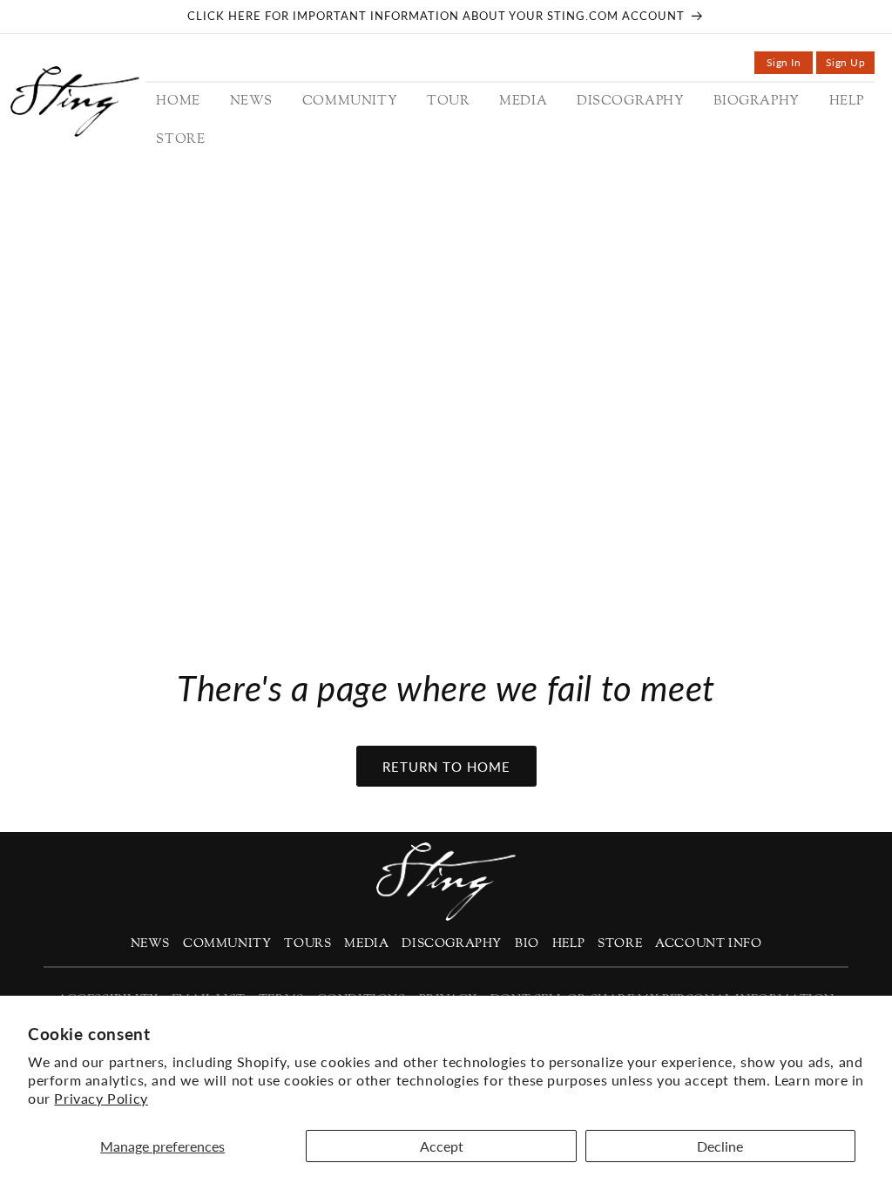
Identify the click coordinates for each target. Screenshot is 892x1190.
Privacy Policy (100, 1098)
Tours (307, 944)
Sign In (790, 65)
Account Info (708, 944)
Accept (441, 1146)
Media (366, 944)
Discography (452, 944)
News (150, 944)
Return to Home (446, 766)
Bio (527, 944)
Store (620, 944)
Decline (720, 1146)
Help (568, 944)
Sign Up (850, 65)
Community (227, 944)
